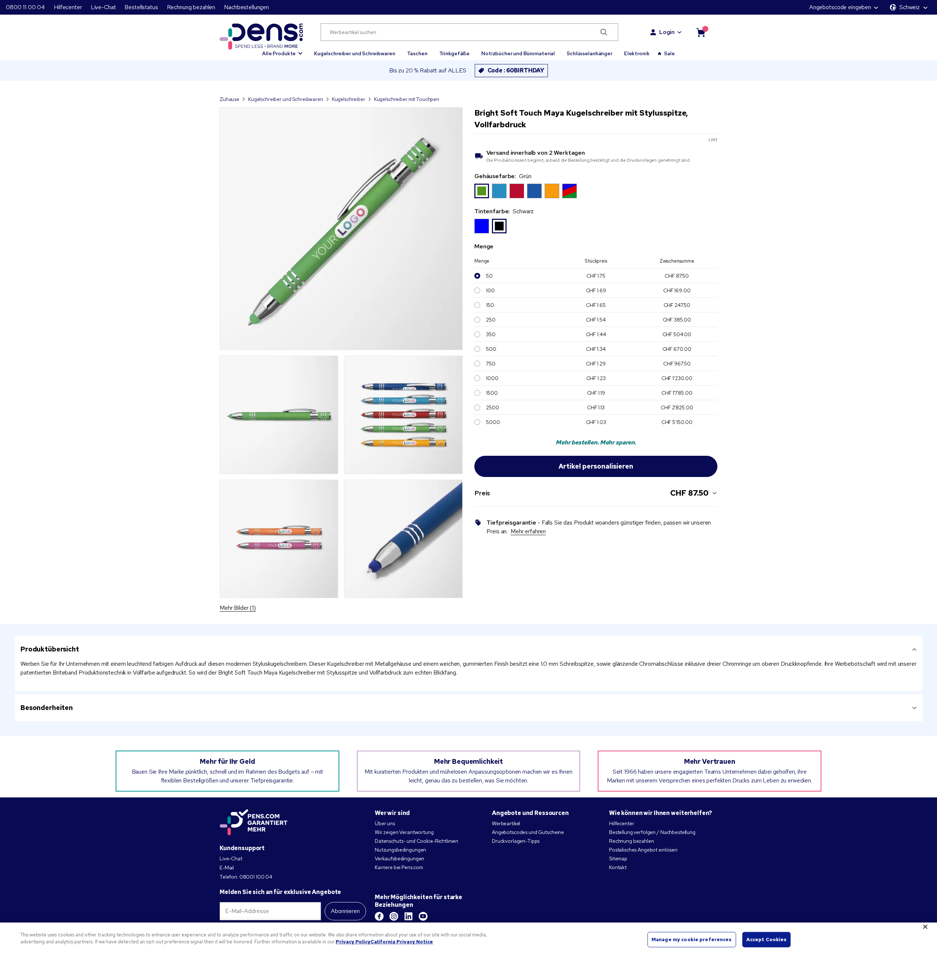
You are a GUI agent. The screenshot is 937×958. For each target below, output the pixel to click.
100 (490, 290)
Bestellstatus (141, 7)
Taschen (417, 53)
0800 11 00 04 (25, 7)
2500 (492, 407)
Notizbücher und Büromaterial (518, 53)
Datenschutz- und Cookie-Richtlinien (416, 841)
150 (490, 305)
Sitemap (618, 858)
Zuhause (229, 99)
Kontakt (618, 867)
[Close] (925, 926)
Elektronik (637, 53)
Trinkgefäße (454, 53)
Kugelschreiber (348, 99)
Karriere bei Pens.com (399, 867)
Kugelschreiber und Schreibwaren (354, 53)
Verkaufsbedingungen (399, 858)
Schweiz (909, 7)
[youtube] (423, 916)
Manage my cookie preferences (692, 939)
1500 (491, 393)
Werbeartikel (506, 823)
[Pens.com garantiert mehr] (254, 822)
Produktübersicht (49, 649)
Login (667, 32)
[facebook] (379, 916)
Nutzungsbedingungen (400, 849)
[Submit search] (603, 32)
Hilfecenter (68, 7)
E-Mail (227, 867)
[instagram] (393, 916)
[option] (481, 191)
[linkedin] (408, 916)
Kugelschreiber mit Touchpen (406, 99)
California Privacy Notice (401, 942)
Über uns (385, 823)
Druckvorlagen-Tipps (516, 841)
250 (491, 319)
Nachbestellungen (246, 7)
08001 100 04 (255, 877)
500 (491, 349)
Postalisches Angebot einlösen (643, 849)
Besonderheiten (46, 707)
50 (489, 276)
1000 (492, 378)
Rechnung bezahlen (191, 7)
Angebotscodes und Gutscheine (528, 832)
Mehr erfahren (528, 531)
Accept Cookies (766, 939)
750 (491, 363)
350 (491, 334)
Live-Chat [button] (103, 7)
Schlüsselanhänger (589, 53)
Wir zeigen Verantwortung (404, 832)
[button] (282, 50)
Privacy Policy (353, 942)
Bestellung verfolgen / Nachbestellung (652, 832)
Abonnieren (345, 911)
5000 (493, 422)
